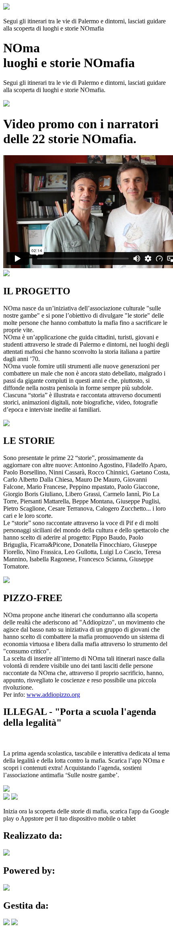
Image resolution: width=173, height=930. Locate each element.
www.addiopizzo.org (53, 694)
